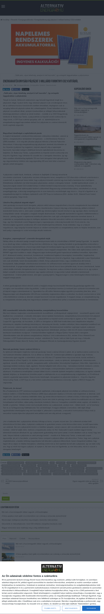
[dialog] (52, 587)
